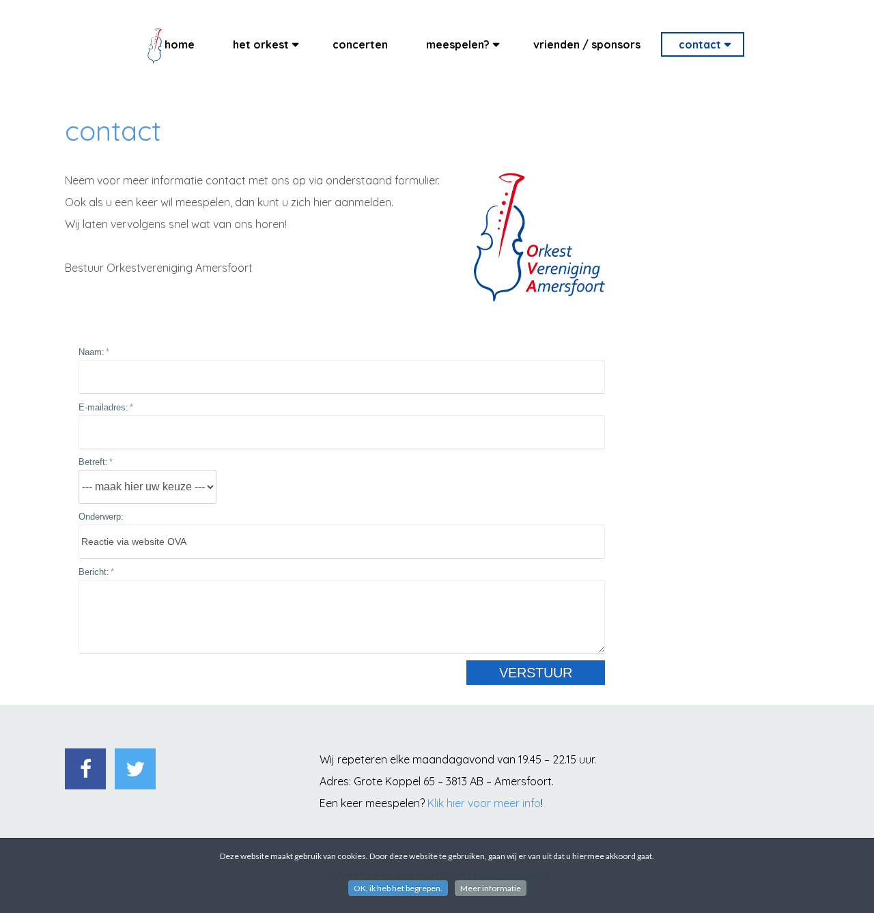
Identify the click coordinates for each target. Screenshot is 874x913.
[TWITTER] (135, 768)
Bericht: (94, 572)
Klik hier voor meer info (484, 803)
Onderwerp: (101, 516)
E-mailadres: (103, 407)
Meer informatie (490, 888)
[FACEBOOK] (85, 768)
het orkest (261, 44)
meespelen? (458, 44)
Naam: (91, 352)
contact (700, 44)
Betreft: (93, 462)
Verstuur (535, 672)
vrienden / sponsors (586, 44)
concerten (360, 44)
